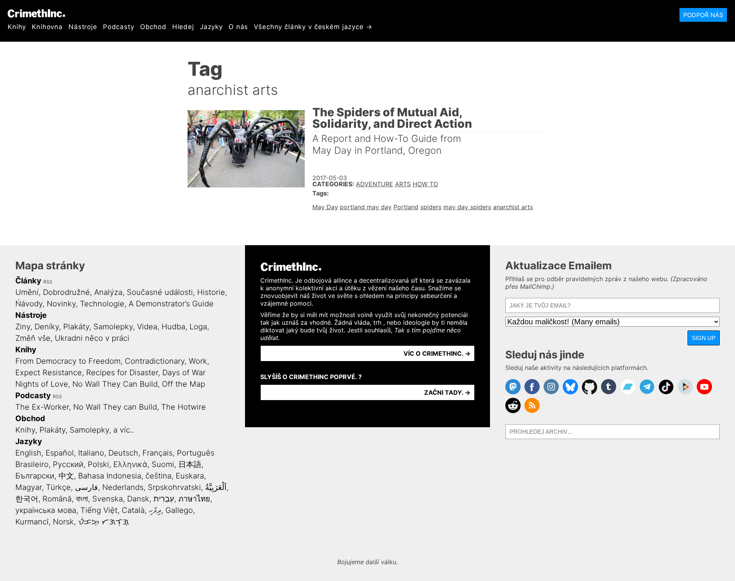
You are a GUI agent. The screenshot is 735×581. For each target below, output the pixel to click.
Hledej (183, 27)
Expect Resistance (48, 372)
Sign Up (703, 338)
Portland (406, 207)
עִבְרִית (164, 498)
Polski (98, 464)
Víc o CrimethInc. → (436, 353)
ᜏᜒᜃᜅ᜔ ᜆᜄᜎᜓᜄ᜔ (103, 521)
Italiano (91, 452)
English (28, 452)
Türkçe (58, 487)
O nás (238, 27)
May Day (325, 207)
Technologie (102, 303)
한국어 (26, 498)
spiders (430, 207)
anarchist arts (513, 207)
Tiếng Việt (99, 510)
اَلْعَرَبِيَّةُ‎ (216, 487)
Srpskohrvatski (174, 487)
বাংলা (82, 498)
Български (34, 475)
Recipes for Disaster (122, 372)
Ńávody (28, 303)
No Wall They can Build (115, 407)
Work (198, 361)
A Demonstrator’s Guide (171, 303)
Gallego (179, 510)
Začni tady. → (447, 392)
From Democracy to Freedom (68, 361)
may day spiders (467, 207)
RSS (47, 282)
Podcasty (118, 27)
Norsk (63, 521)
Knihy (17, 27)
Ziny (22, 326)
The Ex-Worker (42, 407)
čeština (158, 475)
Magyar (28, 487)
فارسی (86, 487)
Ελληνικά (130, 464)
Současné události (160, 292)
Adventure (374, 184)
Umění (27, 292)
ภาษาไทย (194, 498)
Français (157, 452)
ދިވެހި (155, 510)
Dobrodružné (66, 292)
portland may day (366, 207)
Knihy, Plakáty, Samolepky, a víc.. (74, 430)
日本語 (189, 464)
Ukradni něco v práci (92, 338)
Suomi (163, 464)
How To (425, 184)
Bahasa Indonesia (109, 475)
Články (28, 280)
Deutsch (123, 452)
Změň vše (33, 338)
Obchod (153, 27)
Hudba (173, 326)
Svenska (107, 498)
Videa (147, 326)
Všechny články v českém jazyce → (313, 27)
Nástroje (83, 27)
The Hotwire (183, 407)
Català (133, 510)
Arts (403, 184)
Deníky (46, 326)
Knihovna (47, 27)
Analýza (108, 292)
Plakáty (76, 326)
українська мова (45, 510)
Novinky (61, 303)
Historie (211, 292)
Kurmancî (32, 521)
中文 (66, 475)
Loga (198, 326)
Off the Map (183, 384)
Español (60, 452)
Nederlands (123, 487)
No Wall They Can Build (115, 384)
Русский (68, 464)
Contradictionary (155, 361)
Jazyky (211, 27)
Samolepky (113, 326)
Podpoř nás (703, 15)
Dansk (138, 498)
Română (57, 498)
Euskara (190, 475)
